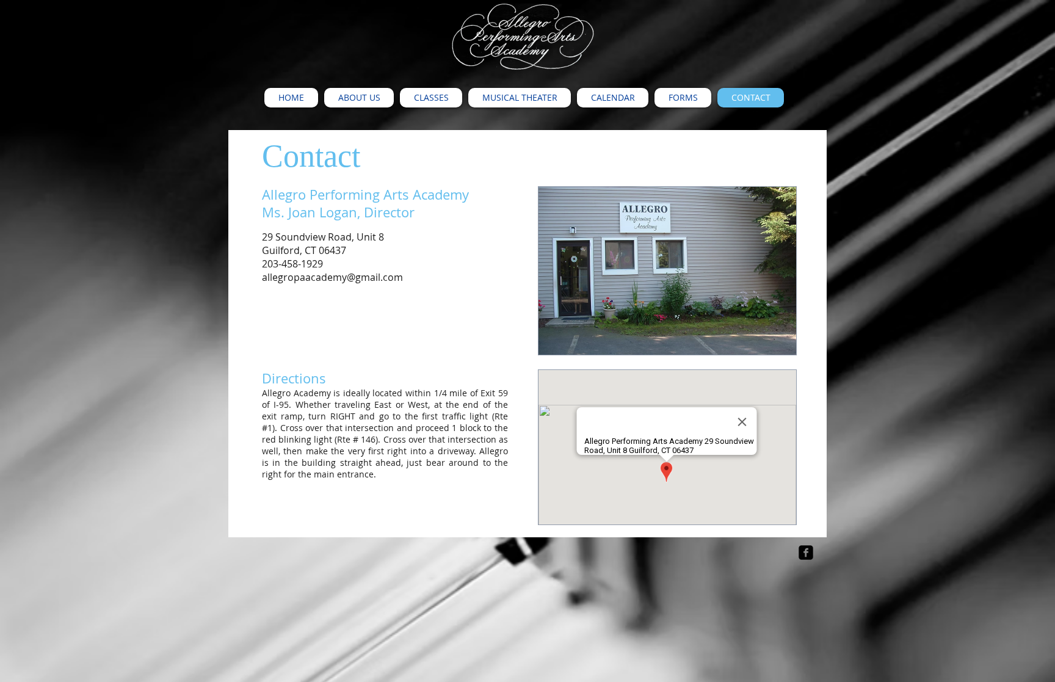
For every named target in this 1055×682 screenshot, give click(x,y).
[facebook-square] (806, 552)
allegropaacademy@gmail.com (332, 277)
